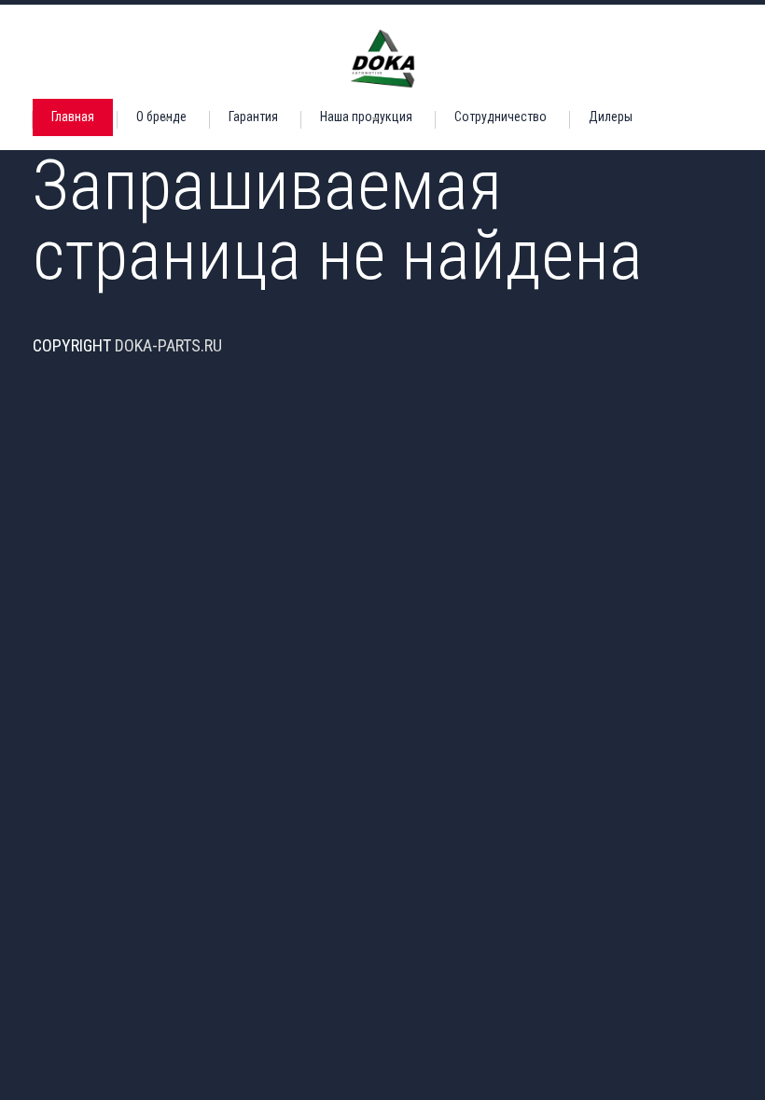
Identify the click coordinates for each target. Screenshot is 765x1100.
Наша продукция (366, 116)
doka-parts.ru (168, 345)
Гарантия (253, 116)
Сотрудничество (500, 116)
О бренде (161, 116)
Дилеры (611, 116)
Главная (72, 116)
